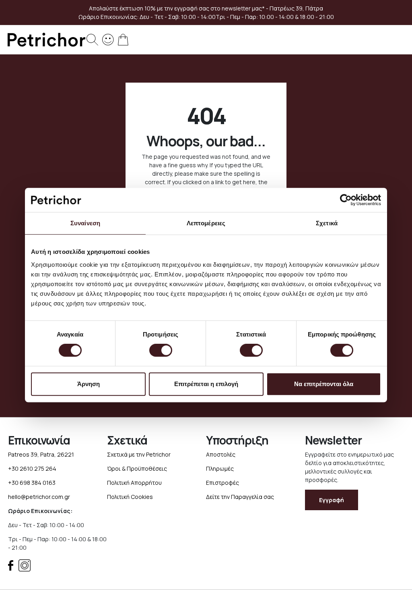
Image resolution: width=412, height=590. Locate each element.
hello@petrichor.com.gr (39, 497)
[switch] (160, 351)
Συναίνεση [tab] (85, 223)
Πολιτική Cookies (130, 497)
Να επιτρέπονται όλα (323, 383)
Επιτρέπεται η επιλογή (206, 383)
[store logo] (46, 39)
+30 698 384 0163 (32, 482)
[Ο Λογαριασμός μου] (108, 39)
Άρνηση (88, 383)
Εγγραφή (331, 500)
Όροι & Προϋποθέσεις (137, 468)
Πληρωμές (220, 468)
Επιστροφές (222, 482)
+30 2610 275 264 (32, 468)
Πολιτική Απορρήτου (134, 482)
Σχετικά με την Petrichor (139, 454)
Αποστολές (220, 454)
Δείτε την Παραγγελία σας (240, 497)
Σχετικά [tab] (327, 223)
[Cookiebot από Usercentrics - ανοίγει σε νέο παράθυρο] (346, 200)
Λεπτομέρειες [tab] (206, 223)
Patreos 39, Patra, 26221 (41, 454)
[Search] (92, 40)
